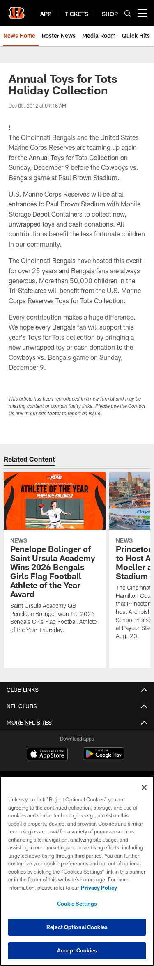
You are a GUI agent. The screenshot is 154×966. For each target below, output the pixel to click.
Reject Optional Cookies (77, 927)
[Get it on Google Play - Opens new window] (103, 758)
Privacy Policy (99, 887)
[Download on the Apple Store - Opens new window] (47, 755)
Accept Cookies (77, 950)
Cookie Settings (77, 903)
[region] (77, 871)
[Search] (127, 13)
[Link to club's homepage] (16, 9)
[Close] (144, 787)
